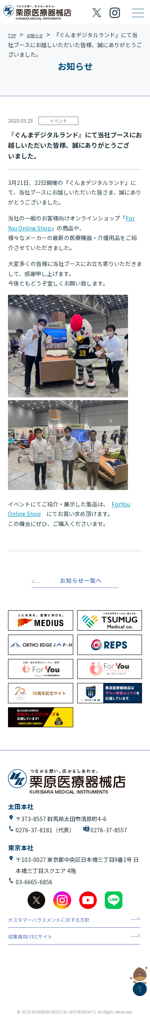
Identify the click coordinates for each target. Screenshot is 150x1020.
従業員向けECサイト (30, 937)
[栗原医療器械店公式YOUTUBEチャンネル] (88, 900)
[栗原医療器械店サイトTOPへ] (37, 12)
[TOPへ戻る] (140, 989)
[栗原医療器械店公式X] (97, 13)
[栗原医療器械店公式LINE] (113, 900)
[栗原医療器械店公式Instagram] (114, 13)
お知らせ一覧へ (81, 580)
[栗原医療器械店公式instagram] (62, 900)
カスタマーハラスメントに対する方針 (49, 920)
